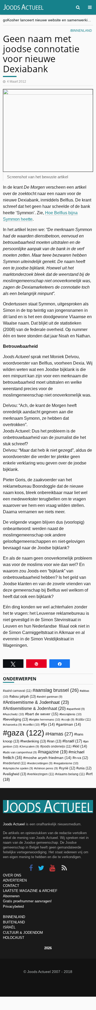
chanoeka (13, 724)
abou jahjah (23, 696)
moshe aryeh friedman (48, 758)
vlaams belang (71, 774)
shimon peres (47, 768)
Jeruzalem (30, 746)
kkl (81, 746)
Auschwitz (14, 714)
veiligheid (15, 774)
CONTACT (11, 886)
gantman (69, 724)
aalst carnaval (18, 691)
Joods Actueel (14, 824)
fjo (49, 724)
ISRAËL (9, 927)
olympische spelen (19, 768)
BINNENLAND (14, 917)
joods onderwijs (56, 746)
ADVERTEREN (15, 880)
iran (55, 741)
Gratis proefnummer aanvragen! (27, 901)
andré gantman (50, 696)
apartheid (76, 708)
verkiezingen (41, 774)
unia (84, 768)
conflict (32, 724)
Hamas (60, 734)
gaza (25, 732)
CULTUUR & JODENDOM (23, 933)
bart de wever (42, 714)
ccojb (68, 719)
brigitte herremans (45, 719)
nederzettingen (41, 763)
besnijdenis (71, 714)
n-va (81, 758)
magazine (53, 752)
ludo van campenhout (21, 752)
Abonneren (11, 896)
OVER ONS (12, 875)
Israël (73, 741)
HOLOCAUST (13, 938)
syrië (68, 768)
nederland (15, 763)
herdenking (34, 741)
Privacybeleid (13, 906)
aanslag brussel (57, 690)
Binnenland (81, 31)
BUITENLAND (14, 922)
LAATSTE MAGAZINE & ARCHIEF (30, 891)
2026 (48, 948)
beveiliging (16, 719)
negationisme (66, 763)
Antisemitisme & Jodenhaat (37, 702)
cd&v (84, 719)
